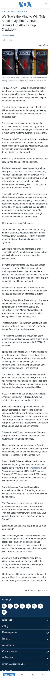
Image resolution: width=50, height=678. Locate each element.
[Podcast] (40, 606)
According (35, 468)
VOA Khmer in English (14, 11)
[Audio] (33, 674)
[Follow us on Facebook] (4, 606)
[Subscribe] (4, 612)
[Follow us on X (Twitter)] (10, 606)
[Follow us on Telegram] (28, 606)
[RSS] (34, 606)
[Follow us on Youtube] (16, 606)
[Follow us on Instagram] (22, 606)
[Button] (43, 45)
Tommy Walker (8, 35)
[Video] (22, 674)
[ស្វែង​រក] (43, 674)
